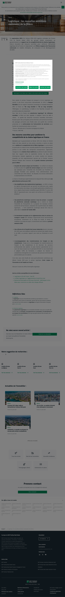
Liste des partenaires (18, 83)
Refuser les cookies (33, 87)
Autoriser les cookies (45, 87)
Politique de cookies (19, 82)
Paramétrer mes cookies (21, 87)
